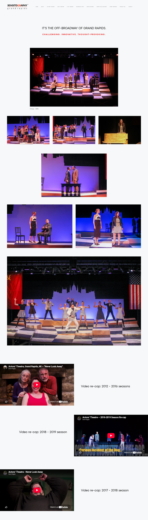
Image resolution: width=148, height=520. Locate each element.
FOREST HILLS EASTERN (102, 6)
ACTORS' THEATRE (51, 6)
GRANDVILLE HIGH (80, 6)
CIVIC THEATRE (70, 6)
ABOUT (42, 6)
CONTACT (130, 6)
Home (37, 6)
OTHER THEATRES (113, 6)
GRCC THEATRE (61, 6)
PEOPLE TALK (122, 6)
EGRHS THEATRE (90, 6)
